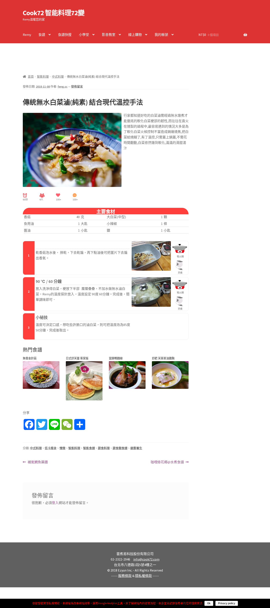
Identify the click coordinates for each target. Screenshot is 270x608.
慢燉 (62, 448)
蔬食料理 (104, 448)
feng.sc (63, 86)
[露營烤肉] (127, 375)
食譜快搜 (65, 34)
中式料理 (58, 76)
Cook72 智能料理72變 (53, 13)
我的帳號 (161, 34)
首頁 (31, 76)
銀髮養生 (136, 448)
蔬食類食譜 (120, 448)
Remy (27, 34)
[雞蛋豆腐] (41, 375)
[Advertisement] (99, 55)
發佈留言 (77, 86)
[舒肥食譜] (84, 380)
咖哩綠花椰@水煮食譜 (167, 462)
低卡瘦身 (51, 448)
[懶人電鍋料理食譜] (170, 375)
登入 (55, 503)
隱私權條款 (143, 576)
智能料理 (43, 76)
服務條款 (125, 576)
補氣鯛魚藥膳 (37, 462)
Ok (209, 603)
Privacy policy (226, 603)
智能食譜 (89, 448)
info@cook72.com (146, 559)
